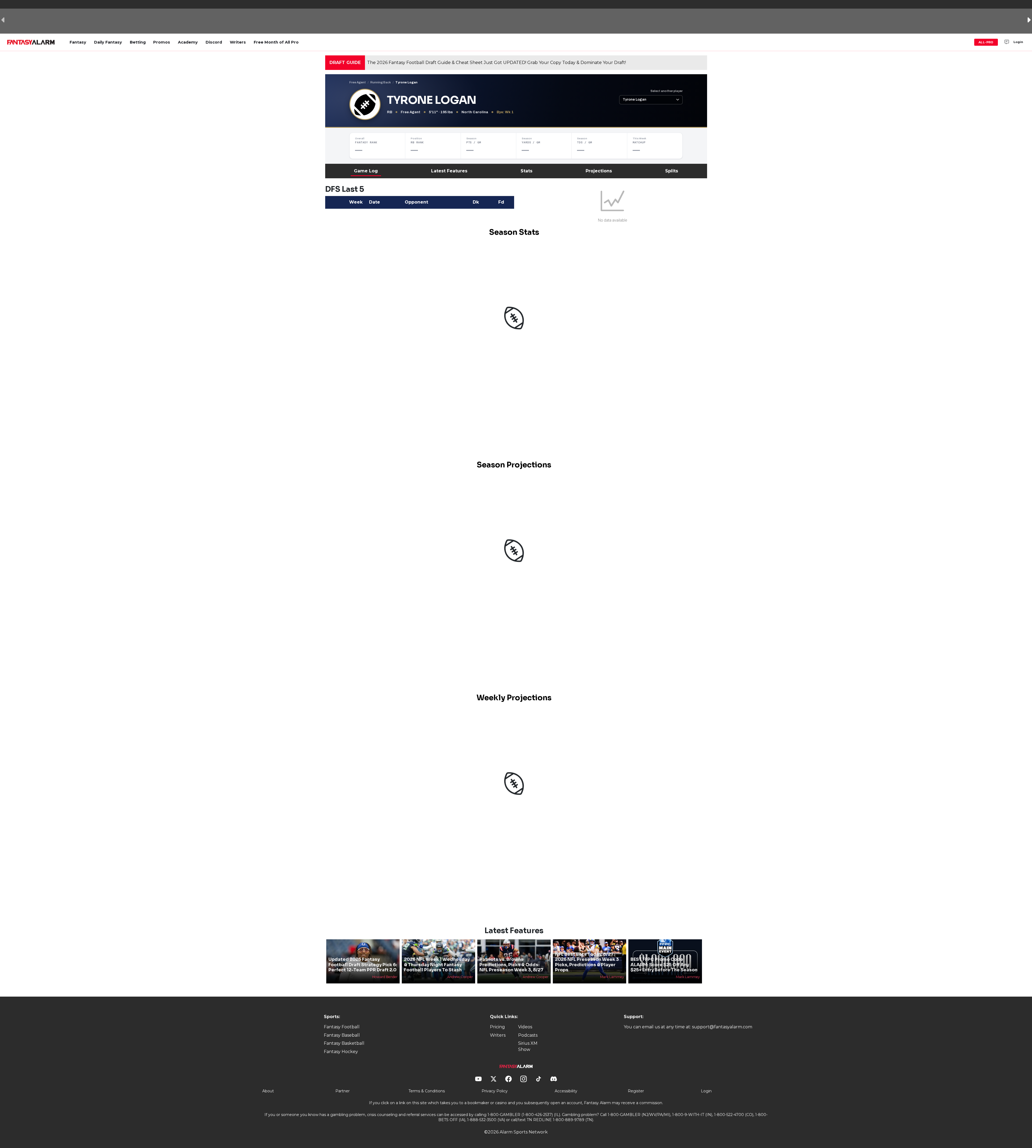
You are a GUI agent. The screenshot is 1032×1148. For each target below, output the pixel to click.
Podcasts (528, 1035)
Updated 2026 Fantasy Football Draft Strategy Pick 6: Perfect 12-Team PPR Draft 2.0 (362, 964)
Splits (671, 170)
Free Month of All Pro (276, 42)
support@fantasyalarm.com (722, 1026)
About (268, 1091)
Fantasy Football (342, 1026)
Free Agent (357, 82)
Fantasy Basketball (344, 1043)
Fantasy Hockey (341, 1051)
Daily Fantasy (108, 42)
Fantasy (78, 42)
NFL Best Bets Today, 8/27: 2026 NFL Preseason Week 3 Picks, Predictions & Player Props (587, 962)
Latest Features (449, 170)
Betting (138, 42)
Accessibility (566, 1091)
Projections (599, 170)
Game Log (366, 170)
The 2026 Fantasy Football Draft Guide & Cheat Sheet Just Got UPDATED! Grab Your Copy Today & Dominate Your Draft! (496, 62)
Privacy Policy (495, 1091)
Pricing (497, 1026)
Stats (526, 170)
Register (636, 1091)
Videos (525, 1026)
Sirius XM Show (528, 1046)
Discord (214, 42)
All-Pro (986, 42)
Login (1018, 42)
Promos (161, 42)
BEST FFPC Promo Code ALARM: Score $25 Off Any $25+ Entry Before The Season (663, 964)
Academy (188, 42)
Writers (238, 42)
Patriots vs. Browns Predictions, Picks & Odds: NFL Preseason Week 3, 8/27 (511, 964)
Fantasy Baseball (342, 1035)
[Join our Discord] (1006, 42)
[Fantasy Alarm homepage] (30, 42)
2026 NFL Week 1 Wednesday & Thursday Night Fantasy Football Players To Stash (437, 964)
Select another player (666, 91)
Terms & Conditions (426, 1091)
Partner (342, 1091)
